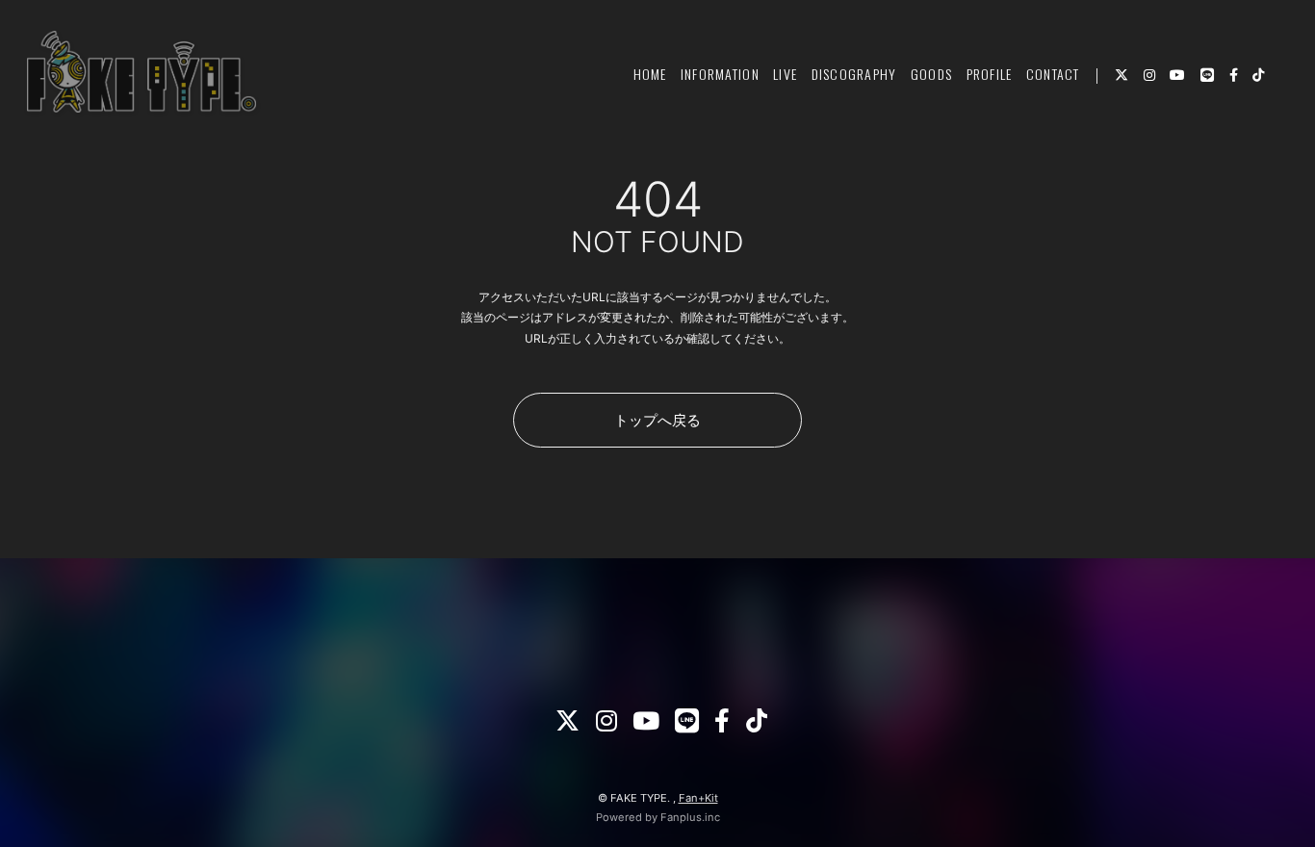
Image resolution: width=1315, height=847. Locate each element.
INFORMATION (720, 74)
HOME (650, 74)
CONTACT (1053, 74)
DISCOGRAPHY (854, 74)
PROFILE (990, 74)
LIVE (785, 74)
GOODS (931, 74)
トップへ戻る (657, 420)
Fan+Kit (698, 798)
